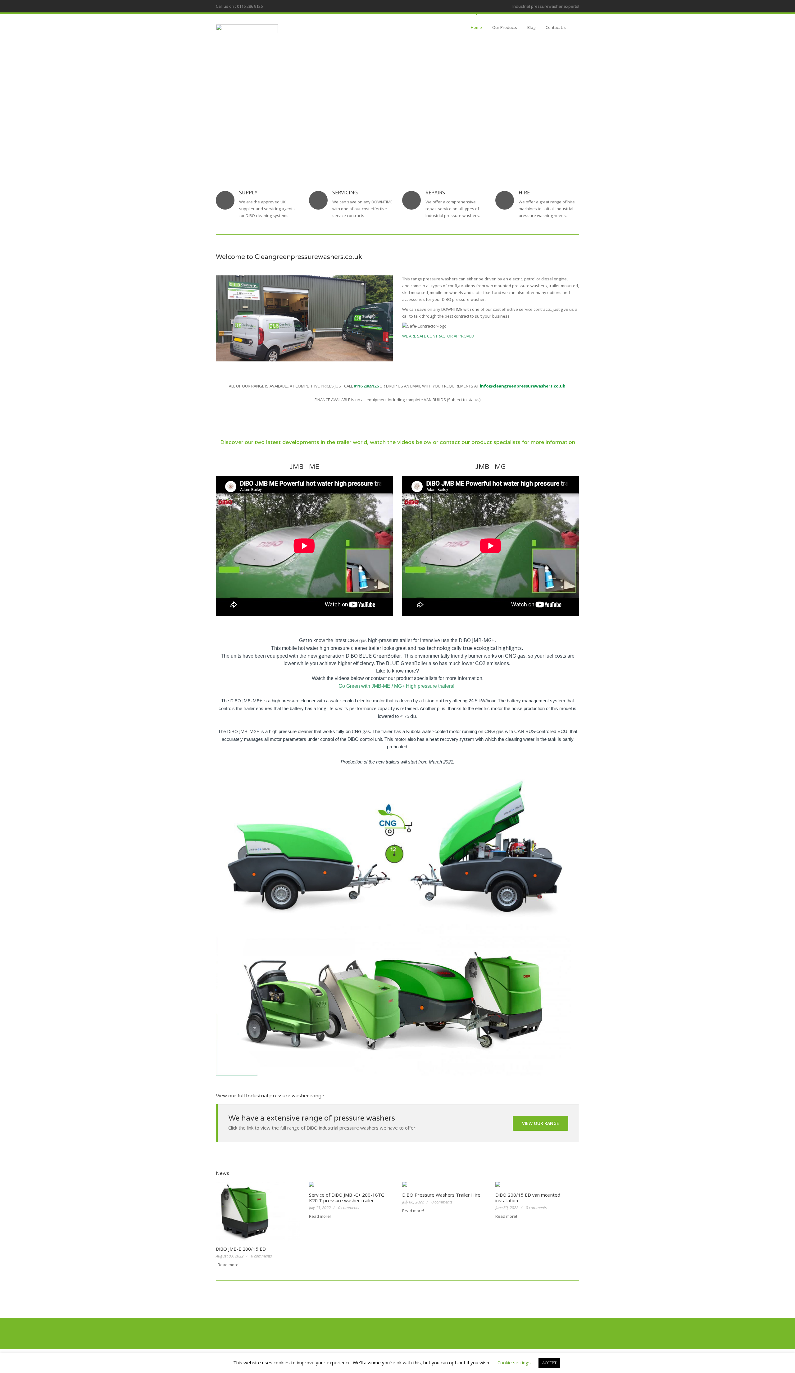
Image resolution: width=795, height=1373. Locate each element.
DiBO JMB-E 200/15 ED (241, 1249)
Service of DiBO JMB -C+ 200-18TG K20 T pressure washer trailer (346, 1197)
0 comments (261, 1256)
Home (476, 27)
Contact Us (556, 27)
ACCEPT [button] (549, 1363)
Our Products (504, 27)
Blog (531, 27)
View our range (540, 1123)
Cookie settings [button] (514, 1362)
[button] (206, 93)
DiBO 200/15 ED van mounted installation (527, 1197)
